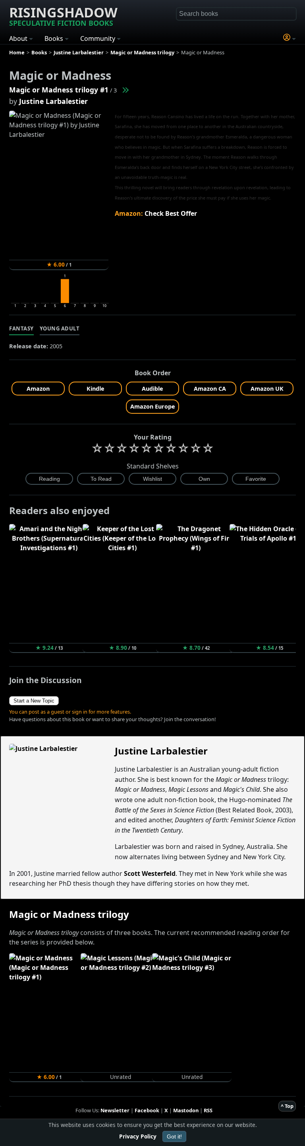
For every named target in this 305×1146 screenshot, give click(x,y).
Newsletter (114, 1110)
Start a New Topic (34, 701)
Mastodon (186, 1110)
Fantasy (21, 328)
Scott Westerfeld (150, 873)
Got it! (174, 1136)
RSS (208, 1110)
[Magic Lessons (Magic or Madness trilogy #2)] (125, 89)
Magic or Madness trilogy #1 (58, 89)
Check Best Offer (171, 213)
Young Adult (60, 328)
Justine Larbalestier (53, 101)
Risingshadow (63, 15)
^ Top (287, 1106)
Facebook (147, 1110)
